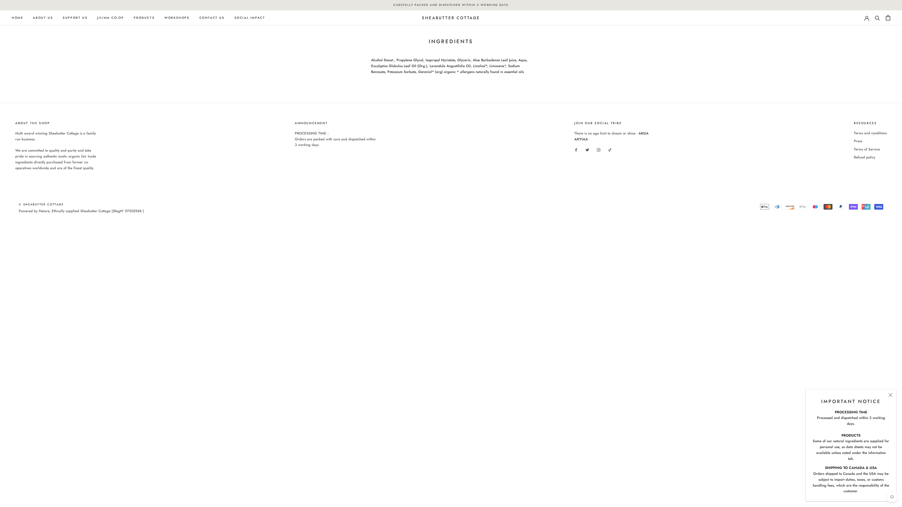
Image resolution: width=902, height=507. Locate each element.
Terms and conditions (870, 133)
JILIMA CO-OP (110, 17)
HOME (17, 17)
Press (858, 141)
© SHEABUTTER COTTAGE (41, 204)
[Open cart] (888, 17)
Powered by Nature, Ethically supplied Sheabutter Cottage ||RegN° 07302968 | (81, 211)
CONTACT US (212, 17)
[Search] (877, 17)
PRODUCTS (144, 17)
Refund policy (864, 157)
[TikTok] (610, 150)
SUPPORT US (75, 17)
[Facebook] (576, 150)
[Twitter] (587, 150)
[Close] (890, 395)
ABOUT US (43, 17)
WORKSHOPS (176, 17)
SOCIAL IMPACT (249, 17)
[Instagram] (598, 150)
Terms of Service (867, 149)
